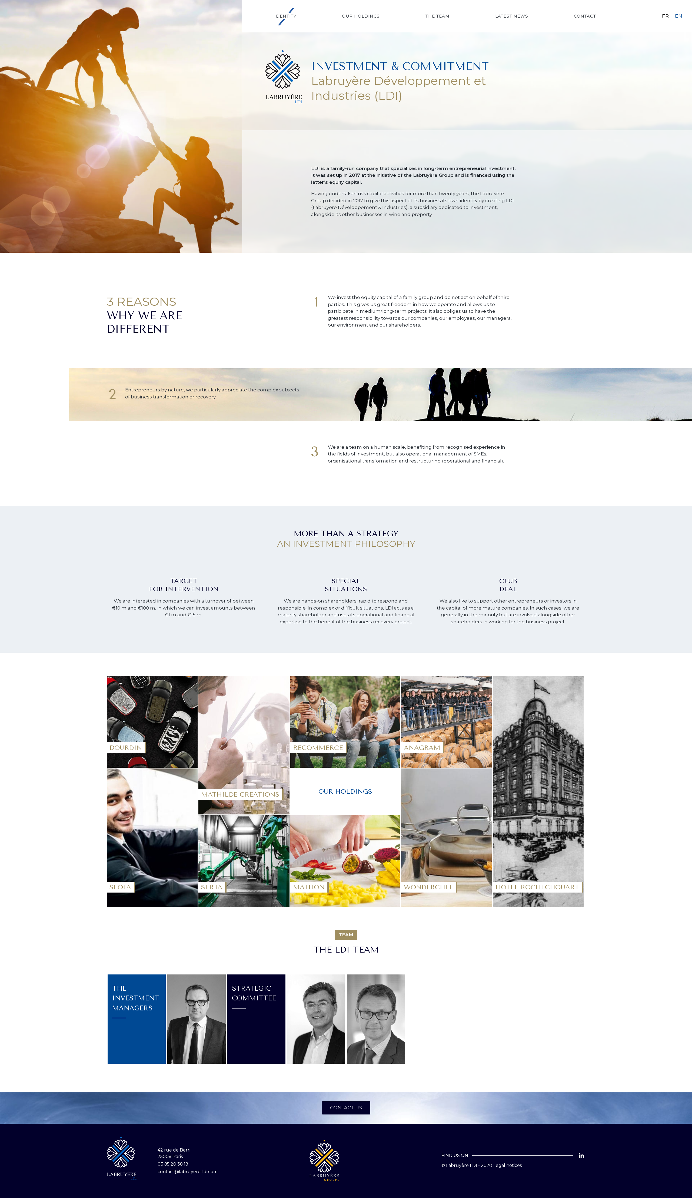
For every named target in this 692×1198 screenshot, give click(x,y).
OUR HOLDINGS (361, 16)
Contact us (346, 1107)
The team (437, 16)
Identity (285, 16)
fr (665, 16)
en (679, 16)
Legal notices (507, 1165)
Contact (585, 16)
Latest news (511, 16)
